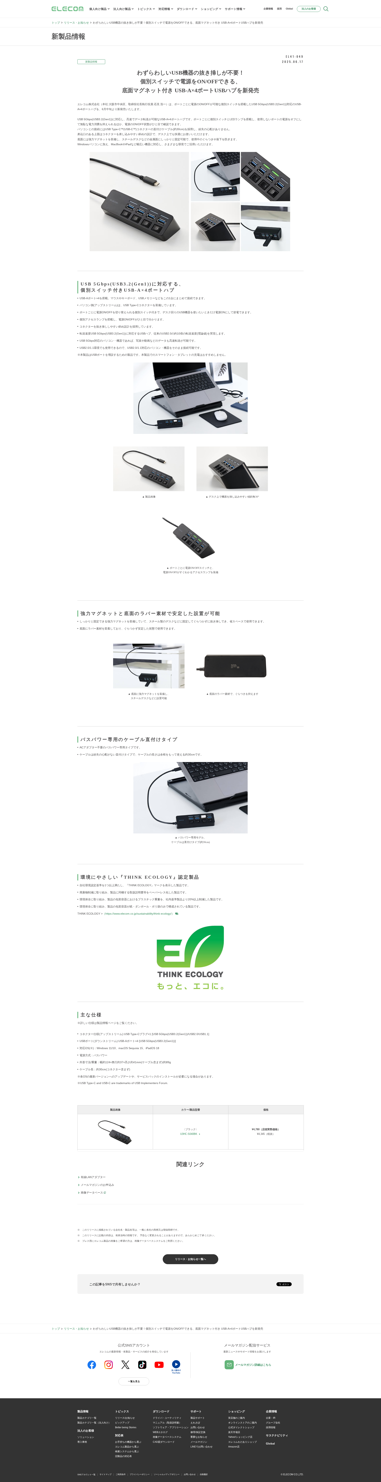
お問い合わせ (197, 1427)
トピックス (144, 9)
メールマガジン (198, 1442)
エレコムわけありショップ (242, 1442)
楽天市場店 (234, 1432)
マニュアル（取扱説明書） (167, 1422)
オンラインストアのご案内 (242, 1422)
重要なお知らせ (198, 1437)
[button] (122, 1411)
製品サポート (197, 1418)
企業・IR (270, 1418)
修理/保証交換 (197, 1432)
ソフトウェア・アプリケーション (171, 1427)
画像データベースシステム (167, 1437)
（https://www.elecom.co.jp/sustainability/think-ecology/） (138, 913)
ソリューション (85, 1437)
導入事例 (82, 1442)
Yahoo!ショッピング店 (240, 1437)
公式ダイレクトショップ (241, 1427)
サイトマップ (106, 1474)
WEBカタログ (160, 1432)
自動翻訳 (204, 1474)
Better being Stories (125, 1427)
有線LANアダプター (93, 1177)
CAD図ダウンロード (164, 1442)
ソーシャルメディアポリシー (167, 1474)
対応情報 (164, 9)
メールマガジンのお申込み (97, 1184)
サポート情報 (233, 9)
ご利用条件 (121, 1474)
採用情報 (270, 1427)
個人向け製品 (98, 9)
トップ (56, 22)
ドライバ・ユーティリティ (167, 1418)
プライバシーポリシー (140, 1474)
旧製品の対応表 (123, 1456)
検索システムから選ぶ (127, 1451)
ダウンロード (185, 9)
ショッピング (209, 9)
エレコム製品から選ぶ (127, 1446)
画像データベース (92, 1192)
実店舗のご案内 (236, 1418)
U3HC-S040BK (188, 1133)
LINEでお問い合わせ (201, 1446)
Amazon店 (234, 1446)
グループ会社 (273, 1422)
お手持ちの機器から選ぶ (128, 1442)
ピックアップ (122, 1422)
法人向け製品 (122, 9)
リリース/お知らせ (125, 1418)
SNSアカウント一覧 (86, 1474)
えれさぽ (195, 1422)
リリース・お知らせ (76, 22)
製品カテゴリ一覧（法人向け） (94, 1422)
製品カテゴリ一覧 (86, 1418)
